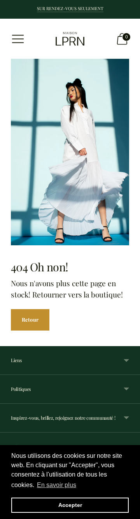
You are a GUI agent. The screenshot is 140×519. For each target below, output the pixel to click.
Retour (30, 319)
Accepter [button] (70, 505)
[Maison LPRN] (70, 38)
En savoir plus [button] (56, 485)
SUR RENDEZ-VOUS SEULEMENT (70, 8)
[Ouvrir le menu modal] (18, 39)
